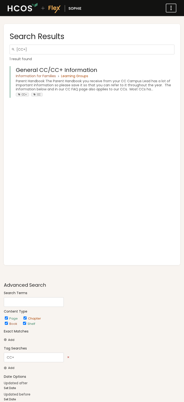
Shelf (31, 323)
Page (14, 318)
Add (11, 340)
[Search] (14, 49)
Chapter (34, 318)
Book (13, 323)
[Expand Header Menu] (171, 8)
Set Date (10, 388)
